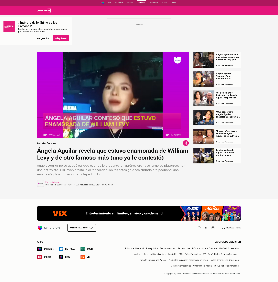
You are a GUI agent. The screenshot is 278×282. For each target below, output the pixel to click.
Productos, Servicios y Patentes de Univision (188, 260)
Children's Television (202, 265)
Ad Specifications (158, 254)
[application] (113, 95)
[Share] (186, 143)
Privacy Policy (152, 248)
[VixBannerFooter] (139, 213)
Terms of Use (184, 248)
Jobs (145, 254)
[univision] (44, 10)
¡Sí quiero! (61, 38)
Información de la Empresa (204, 248)
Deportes (154, 3)
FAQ (181, 254)
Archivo (137, 254)
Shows (130, 3)
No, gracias (43, 38)
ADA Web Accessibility (229, 248)
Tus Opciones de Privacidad (226, 265)
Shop (174, 3)
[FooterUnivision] (49, 227)
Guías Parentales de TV (195, 254)
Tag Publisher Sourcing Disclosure (223, 254)
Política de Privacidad (134, 248)
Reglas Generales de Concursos (224, 260)
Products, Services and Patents (152, 260)
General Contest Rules (181, 265)
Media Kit (172, 254)
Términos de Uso (167, 248)
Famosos (141, 3)
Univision (54, 182)
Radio (164, 3)
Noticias (119, 3)
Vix (109, 3)
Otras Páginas (79, 227)
